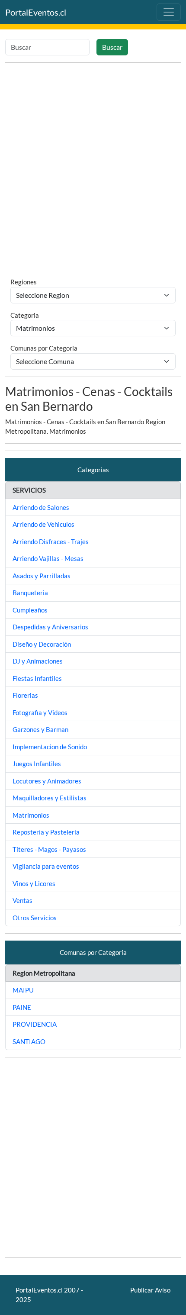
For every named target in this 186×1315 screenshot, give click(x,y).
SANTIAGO (29, 1041)
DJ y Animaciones (38, 661)
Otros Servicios (35, 918)
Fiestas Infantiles (37, 678)
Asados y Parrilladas (42, 576)
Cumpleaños (30, 610)
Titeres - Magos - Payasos (49, 849)
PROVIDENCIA (35, 1024)
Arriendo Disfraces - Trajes (51, 541)
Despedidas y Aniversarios (50, 627)
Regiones (23, 282)
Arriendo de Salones (41, 507)
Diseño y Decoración (42, 644)
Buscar (112, 47)
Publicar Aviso (150, 1290)
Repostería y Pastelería (46, 832)
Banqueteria (30, 592)
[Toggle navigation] (169, 12)
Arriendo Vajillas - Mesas (48, 558)
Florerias (25, 695)
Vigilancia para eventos (46, 866)
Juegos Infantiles (37, 763)
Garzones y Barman (40, 729)
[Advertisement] (93, 163)
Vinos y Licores (34, 883)
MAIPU (23, 990)
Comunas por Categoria (43, 348)
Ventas (22, 900)
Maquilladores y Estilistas (50, 798)
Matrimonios (31, 815)
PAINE (22, 1007)
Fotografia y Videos (40, 712)
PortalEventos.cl (35, 12)
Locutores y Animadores (47, 781)
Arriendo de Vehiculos (43, 524)
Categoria (24, 315)
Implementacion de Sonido (50, 747)
